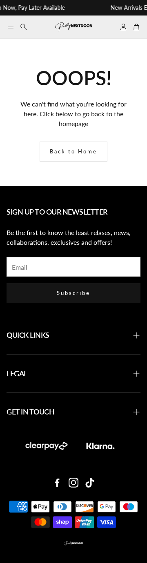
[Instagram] (73, 483)
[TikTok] (90, 483)
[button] (11, 27)
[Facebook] (57, 483)
